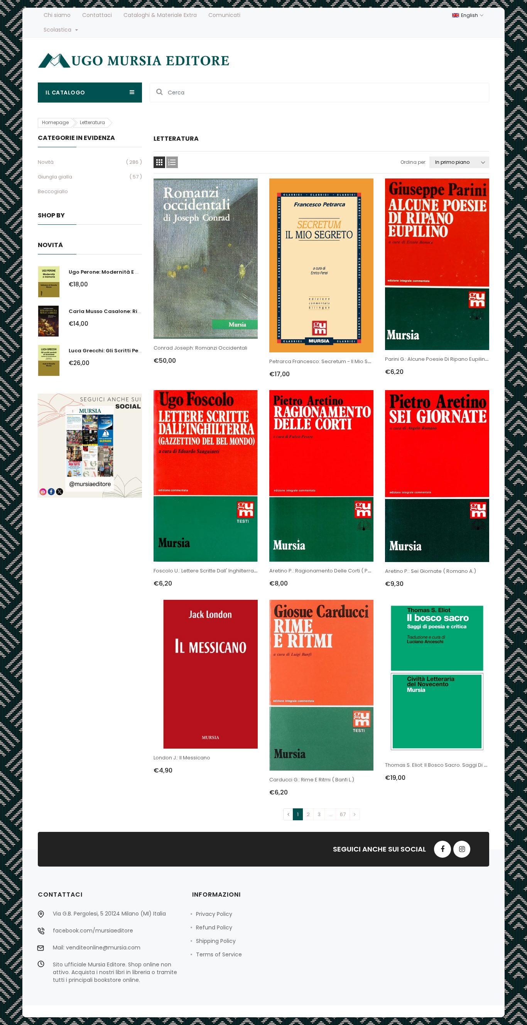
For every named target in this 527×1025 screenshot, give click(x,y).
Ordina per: (413, 162)
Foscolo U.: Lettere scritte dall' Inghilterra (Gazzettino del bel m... (232, 570)
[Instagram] (461, 849)
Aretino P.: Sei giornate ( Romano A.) (430, 571)
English (470, 15)
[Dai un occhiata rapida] (205, 226)
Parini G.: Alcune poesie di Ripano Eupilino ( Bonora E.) (452, 359)
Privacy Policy (214, 914)
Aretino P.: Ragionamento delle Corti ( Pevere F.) (329, 570)
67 (343, 814)
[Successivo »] (355, 814)
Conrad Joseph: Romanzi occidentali (200, 348)
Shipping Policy (216, 941)
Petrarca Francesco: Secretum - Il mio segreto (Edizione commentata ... (359, 361)
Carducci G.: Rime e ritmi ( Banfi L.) (311, 779)
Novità (46, 162)
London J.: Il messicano (182, 757)
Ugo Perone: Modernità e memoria (114, 272)
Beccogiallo (53, 191)
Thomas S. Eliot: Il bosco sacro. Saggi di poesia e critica (453, 765)
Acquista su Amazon (183, 365)
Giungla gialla (55, 176)
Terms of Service (219, 954)
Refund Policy (214, 927)
